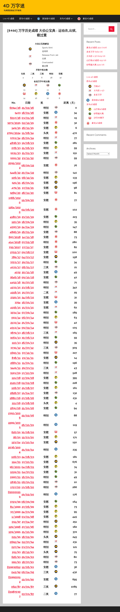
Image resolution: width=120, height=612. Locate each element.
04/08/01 (27, 466)
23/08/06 (28, 403)
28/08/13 (28, 332)
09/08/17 (28, 252)
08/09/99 (27, 501)
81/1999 (15, 506)
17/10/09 (28, 372)
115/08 (16, 377)
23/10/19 (28, 216)
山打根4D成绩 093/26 (96, 60)
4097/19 (15, 226)
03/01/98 (28, 516)
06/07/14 (28, 317)
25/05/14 (28, 322)
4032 (18, 272)
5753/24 (15, 138)
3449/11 (15, 367)
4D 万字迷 (14, 6)
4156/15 (15, 307)
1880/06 (15, 398)
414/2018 (15, 242)
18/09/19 (28, 221)
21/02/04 (28, 449)
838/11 (16, 357)
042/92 (16, 572)
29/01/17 (28, 262)
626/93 (16, 556)
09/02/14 (28, 327)
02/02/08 (27, 382)
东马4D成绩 (65, 18)
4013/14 (15, 327)
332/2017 (15, 247)
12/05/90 (28, 579)
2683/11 (15, 362)
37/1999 (15, 511)
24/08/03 (28, 456)
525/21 (16, 182)
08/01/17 (28, 267)
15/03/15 (28, 307)
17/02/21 (28, 187)
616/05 (16, 432)
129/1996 (15, 526)
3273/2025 (14, 122)
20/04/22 (28, 172)
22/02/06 (28, 415)
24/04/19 (28, 226)
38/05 (17, 437)
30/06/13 (28, 337)
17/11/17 (27, 247)
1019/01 (15, 472)
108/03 (16, 456)
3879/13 (15, 332)
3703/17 (15, 262)
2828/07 (15, 393)
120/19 (16, 221)
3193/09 (15, 372)
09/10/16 (28, 277)
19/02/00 (28, 494)
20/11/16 (28, 272)
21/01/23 (28, 153)
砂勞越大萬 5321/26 (95, 64)
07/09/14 (28, 312)
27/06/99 (28, 506)
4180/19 (15, 216)
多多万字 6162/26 (94, 52)
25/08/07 (28, 387)
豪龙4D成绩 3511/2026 (96, 47)
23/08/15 (28, 287)
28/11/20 (28, 192)
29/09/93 (28, 556)
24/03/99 (28, 511)
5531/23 (15, 153)
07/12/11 (28, 352)
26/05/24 (28, 138)
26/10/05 (28, 424)
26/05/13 (28, 342)
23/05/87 (28, 586)
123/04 (16, 442)
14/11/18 (28, 237)
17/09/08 (28, 377)
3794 (18, 302)
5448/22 (15, 172)
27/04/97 (28, 521)
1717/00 (15, 487)
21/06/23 (28, 148)
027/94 (16, 547)
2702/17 (15, 252)
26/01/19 (28, 232)
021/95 (16, 536)
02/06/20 (27, 209)
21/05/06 (28, 408)
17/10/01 (28, 461)
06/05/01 (28, 482)
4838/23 (15, 142)
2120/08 (15, 382)
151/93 (16, 552)
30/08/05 (27, 432)
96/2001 (15, 466)
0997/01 (15, 477)
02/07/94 (28, 541)
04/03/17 (28, 257)
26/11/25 (28, 127)
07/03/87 (28, 593)
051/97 (16, 521)
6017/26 (15, 117)
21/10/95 (28, 531)
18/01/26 (28, 112)
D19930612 (14, 567)
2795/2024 (14, 132)
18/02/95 (28, 536)
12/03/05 (28, 437)
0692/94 (15, 541)
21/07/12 (28, 347)
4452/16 (15, 282)
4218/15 (15, 292)
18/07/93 (28, 562)
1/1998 (16, 516)
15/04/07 (28, 393)
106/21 (16, 177)
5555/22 (15, 158)
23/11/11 (28, 357)
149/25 (16, 127)
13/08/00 (28, 487)
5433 (18, 112)
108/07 (16, 387)
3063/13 (15, 337)
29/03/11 (28, 367)
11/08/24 (28, 132)
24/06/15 (28, 297)
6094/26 (15, 107)
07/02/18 (28, 242)
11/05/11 (28, 362)
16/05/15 (28, 302)
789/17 (16, 257)
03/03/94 (28, 547)
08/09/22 (27, 165)
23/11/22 (28, 158)
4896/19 (15, 232)
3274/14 (15, 312)
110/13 (16, 342)
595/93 (16, 562)
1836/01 (15, 482)
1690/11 (15, 352)
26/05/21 (28, 182)
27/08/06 (28, 398)
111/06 (16, 403)
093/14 (16, 317)
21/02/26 (28, 107)
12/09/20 (28, 200)
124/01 (16, 461)
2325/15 (15, 297)
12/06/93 (28, 567)
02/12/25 (28, 122)
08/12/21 (28, 177)
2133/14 (15, 322)
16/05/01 (28, 477)
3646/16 (15, 277)
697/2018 (15, 237)
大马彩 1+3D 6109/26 (95, 56)
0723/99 (15, 501)
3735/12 (15, 347)
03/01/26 (28, 117)
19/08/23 (28, 142)
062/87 (16, 586)
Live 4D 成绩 (8, 18)
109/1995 (15, 531)
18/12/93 (28, 552)
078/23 (16, 148)
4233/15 (15, 287)
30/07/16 (28, 282)
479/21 (16, 187)
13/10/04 (28, 442)
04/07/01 (28, 472)
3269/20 (15, 192)
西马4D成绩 (24, 18)
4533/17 (15, 267)
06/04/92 (27, 572)
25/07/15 (28, 292)
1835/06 (15, 408)
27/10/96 (28, 526)
